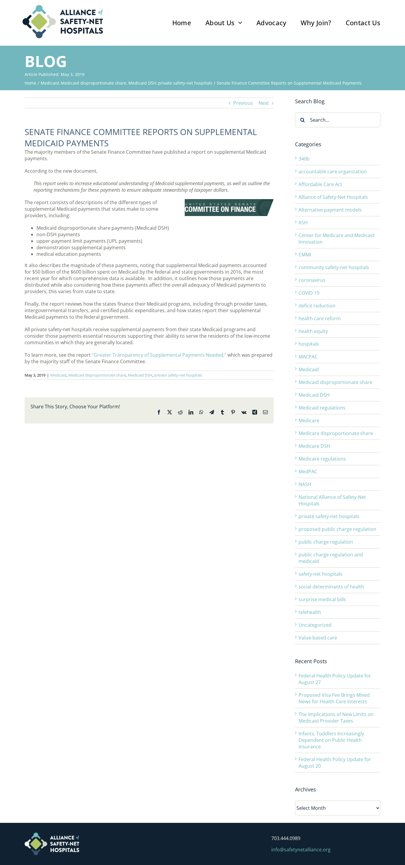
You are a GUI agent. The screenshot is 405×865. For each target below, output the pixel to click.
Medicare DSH (314, 446)
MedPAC (308, 471)
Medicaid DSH (140, 375)
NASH (305, 484)
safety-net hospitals (320, 574)
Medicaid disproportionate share (97, 375)
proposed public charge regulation (337, 529)
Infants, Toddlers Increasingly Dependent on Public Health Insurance (331, 740)
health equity (313, 331)
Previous (243, 103)
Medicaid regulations (322, 407)
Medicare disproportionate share (336, 433)
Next (264, 103)
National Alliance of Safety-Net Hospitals (332, 500)
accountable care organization (333, 171)
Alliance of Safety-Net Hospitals (333, 197)
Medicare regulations (322, 458)
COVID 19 (309, 293)
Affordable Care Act (320, 184)
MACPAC (308, 356)
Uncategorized (315, 625)
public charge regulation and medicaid (331, 557)
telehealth (310, 612)
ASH (303, 222)
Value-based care (318, 637)
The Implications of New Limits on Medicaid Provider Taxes (336, 717)
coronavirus (312, 280)
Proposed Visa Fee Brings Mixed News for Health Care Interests (334, 698)
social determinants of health (331, 586)
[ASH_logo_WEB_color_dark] (63, 7)
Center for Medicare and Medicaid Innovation (336, 238)
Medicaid (58, 375)
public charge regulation (326, 542)
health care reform (320, 318)
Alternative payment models (330, 210)
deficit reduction (317, 305)
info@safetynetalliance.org (301, 849)
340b (304, 158)
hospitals (309, 344)
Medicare (309, 420)
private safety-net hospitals (178, 375)
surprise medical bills (322, 599)
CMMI (305, 254)
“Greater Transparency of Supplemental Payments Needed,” (159, 355)
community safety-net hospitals (334, 267)
